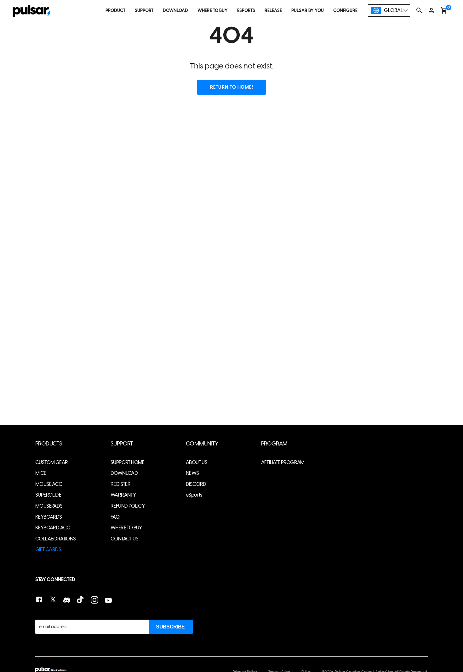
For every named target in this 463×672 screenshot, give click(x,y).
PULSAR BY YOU (307, 10)
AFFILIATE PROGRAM (283, 462)
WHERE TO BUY (212, 10)
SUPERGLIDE (48, 495)
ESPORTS (246, 10)
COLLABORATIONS (55, 539)
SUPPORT (144, 10)
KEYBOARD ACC (52, 528)
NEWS (192, 473)
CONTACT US (124, 539)
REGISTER (120, 484)
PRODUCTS (48, 443)
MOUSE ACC (48, 484)
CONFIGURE (345, 10)
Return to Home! (231, 87)
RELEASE (273, 10)
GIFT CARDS (48, 549)
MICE (40, 473)
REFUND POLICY (128, 506)
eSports (194, 495)
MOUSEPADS (49, 506)
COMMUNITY (202, 443)
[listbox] (389, 10)
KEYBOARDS (48, 517)
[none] (389, 10)
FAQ (115, 517)
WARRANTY (123, 495)
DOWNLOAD (175, 10)
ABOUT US (196, 462)
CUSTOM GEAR (51, 462)
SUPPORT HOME (128, 462)
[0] (444, 10)
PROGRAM (274, 443)
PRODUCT (115, 10)
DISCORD (196, 484)
